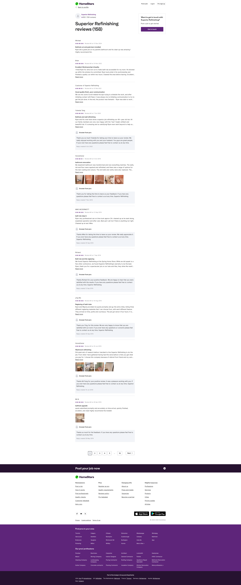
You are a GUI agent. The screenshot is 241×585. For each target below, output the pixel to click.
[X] (85, 513)
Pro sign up (161, 4)
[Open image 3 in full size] (99, 179)
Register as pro (103, 486)
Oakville (139, 540)
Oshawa (139, 536)
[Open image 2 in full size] (89, 179)
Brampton (109, 536)
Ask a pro (78, 504)
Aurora (123, 543)
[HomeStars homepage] (86, 3)
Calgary (93, 533)
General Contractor (127, 556)
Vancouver (78, 536)
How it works (80, 490)
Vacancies (125, 493)
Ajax (153, 540)
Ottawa (108, 533)
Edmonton (124, 533)
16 (120, 453)
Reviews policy (103, 493)
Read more (79, 77)
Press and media (127, 490)
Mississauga (140, 533)
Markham (155, 536)
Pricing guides (150, 501)
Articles (147, 504)
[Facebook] (77, 513)
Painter (139, 556)
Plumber (77, 553)
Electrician (94, 553)
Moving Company (96, 556)
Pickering (78, 543)
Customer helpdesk (82, 501)
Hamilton (93, 536)
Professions (149, 486)
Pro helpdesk (103, 497)
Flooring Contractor (112, 565)
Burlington (124, 540)
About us (125, 486)
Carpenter (109, 553)
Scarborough (125, 536)
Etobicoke (78, 540)
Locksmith (140, 553)
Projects (148, 493)
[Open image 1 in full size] (79, 179)
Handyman (155, 553)
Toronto (77, 533)
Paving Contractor (111, 560)
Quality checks (80, 497)
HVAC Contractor (157, 556)
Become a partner (128, 497)
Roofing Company (126, 560)
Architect (124, 553)
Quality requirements (105, 490)
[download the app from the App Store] (141, 513)
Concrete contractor (97, 565)
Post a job (144, 4)
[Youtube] (81, 513)
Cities (147, 497)
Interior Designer (111, 556)
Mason (77, 556)
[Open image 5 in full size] (119, 179)
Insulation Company (127, 565)
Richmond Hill (110, 540)
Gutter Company (80, 565)
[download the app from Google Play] (158, 513)
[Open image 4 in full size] (109, 179)
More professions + (158, 565)
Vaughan (93, 540)
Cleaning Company (81, 560)
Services (148, 490)
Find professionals (81, 493)
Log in (153, 4)
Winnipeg (155, 533)
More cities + (141, 543)
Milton (92, 543)
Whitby (108, 543)
